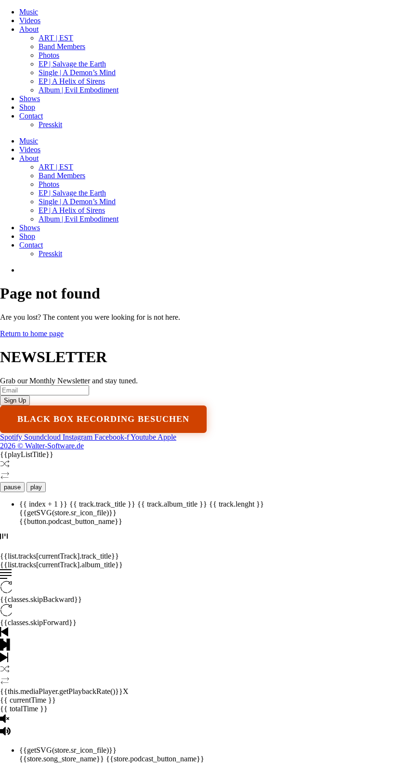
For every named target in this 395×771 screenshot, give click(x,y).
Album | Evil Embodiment (78, 90)
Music (28, 12)
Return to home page (32, 333)
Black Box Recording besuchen (103, 419)
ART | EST (56, 38)
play (36, 487)
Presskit (50, 124)
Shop (27, 107)
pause (12, 487)
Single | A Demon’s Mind (77, 72)
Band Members (62, 46)
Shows (29, 98)
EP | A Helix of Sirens (72, 81)
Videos (29, 20)
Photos (49, 55)
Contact (31, 116)
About (29, 29)
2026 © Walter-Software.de (42, 446)
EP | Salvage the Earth (72, 64)
